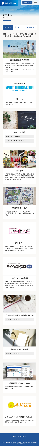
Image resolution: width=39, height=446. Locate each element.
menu (35, 2)
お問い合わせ (22, 436)
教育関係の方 (30, 27)
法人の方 (17, 27)
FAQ (14, 436)
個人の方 (7, 27)
